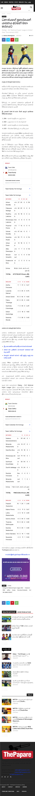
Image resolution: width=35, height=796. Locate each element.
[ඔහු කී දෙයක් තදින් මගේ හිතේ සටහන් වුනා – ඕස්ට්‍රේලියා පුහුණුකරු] (6, 683)
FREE (4, 590)
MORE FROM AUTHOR (24, 612)
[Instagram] (5, 777)
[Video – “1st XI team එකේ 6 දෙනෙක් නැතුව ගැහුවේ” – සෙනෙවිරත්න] (6, 656)
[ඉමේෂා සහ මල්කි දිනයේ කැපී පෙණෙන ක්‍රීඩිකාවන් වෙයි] (6, 637)
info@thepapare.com (16, 774)
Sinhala (9, 13)
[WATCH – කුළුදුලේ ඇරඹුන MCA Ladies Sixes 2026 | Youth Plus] (6, 729)
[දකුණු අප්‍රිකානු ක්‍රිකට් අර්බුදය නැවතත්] (6, 674)
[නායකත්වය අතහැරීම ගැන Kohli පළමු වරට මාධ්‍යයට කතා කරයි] (6, 665)
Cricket (9, 585)
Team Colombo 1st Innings (14, 425)
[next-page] (6, 644)
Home (3, 13)
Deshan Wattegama (9, 35)
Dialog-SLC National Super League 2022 (13, 588)
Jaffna (8, 590)
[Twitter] (8, 40)
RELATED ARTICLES (9, 612)
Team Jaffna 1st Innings (13, 431)
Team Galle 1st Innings (13, 195)
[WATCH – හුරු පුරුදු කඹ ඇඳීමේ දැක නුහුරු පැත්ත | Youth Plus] (6, 702)
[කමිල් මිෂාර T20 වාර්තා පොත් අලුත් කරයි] (6, 628)
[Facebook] (4, 40)
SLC (30, 590)
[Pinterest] (12, 40)
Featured (27, 588)
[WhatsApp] (16, 40)
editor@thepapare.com (22, 770)
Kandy (13, 590)
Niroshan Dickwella (22, 590)
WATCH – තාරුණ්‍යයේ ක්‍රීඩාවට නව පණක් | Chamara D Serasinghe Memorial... (22, 719)
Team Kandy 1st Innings (13, 189)
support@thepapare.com (23, 772)
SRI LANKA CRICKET (7, 592)
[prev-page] (3, 644)
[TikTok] (8, 777)
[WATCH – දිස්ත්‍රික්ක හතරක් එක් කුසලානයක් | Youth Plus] (6, 711)
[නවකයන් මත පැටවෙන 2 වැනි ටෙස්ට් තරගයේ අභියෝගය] (6, 619)
